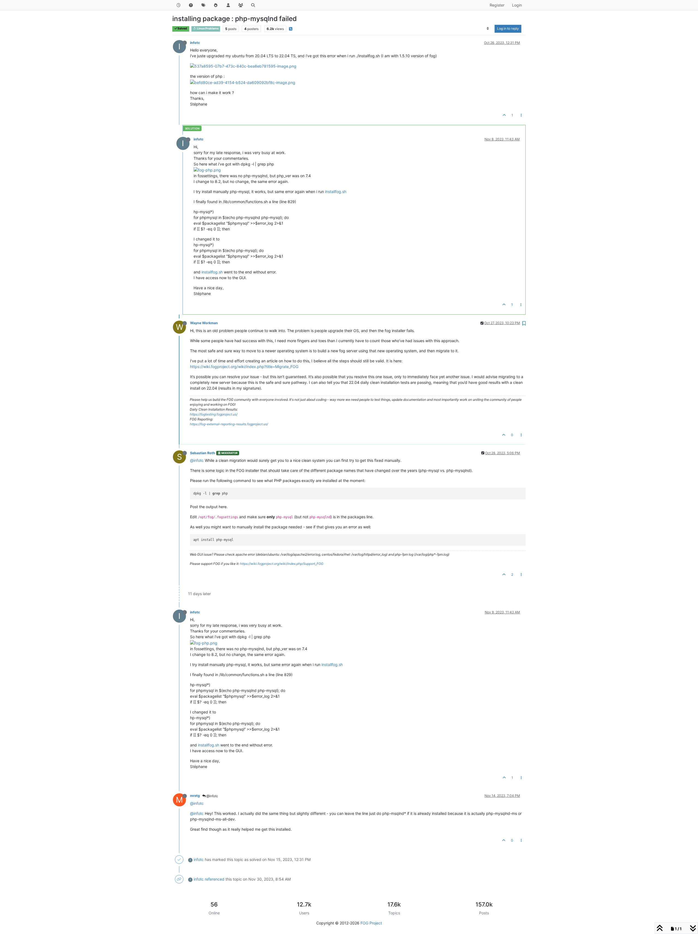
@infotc (197, 460)
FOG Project (371, 923)
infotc (195, 43)
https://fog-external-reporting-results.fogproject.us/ (229, 424)
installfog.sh (335, 191)
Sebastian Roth (202, 453)
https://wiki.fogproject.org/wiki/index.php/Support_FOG (281, 564)
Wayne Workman (204, 323)
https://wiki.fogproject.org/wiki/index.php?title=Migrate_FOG (244, 366)
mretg (195, 796)
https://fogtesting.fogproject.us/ (213, 414)
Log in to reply (508, 28)
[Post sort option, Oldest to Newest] (487, 28)
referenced (214, 879)
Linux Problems (207, 28)
